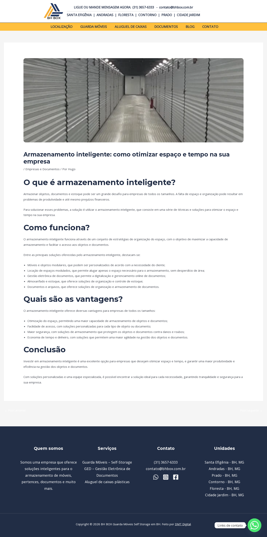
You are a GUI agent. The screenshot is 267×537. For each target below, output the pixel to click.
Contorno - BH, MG (224, 481)
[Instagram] (166, 477)
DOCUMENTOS (166, 26)
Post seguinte (251, 410)
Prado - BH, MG (224, 475)
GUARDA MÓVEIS (93, 26)
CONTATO (210, 26)
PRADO (166, 15)
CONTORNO (147, 15)
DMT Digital (183, 524)
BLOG (190, 26)
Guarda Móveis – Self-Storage (107, 462)
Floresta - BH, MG (224, 488)
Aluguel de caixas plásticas (107, 481)
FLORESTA (126, 15)
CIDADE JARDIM (188, 15)
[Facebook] (176, 477)
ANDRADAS (105, 15)
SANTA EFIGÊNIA (79, 15)
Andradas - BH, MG (224, 468)
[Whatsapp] (156, 477)
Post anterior (15, 410)
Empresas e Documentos (42, 169)
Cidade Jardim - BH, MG (224, 495)
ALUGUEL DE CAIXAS (131, 26)
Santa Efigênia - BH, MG (224, 462)
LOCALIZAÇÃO (62, 26)
